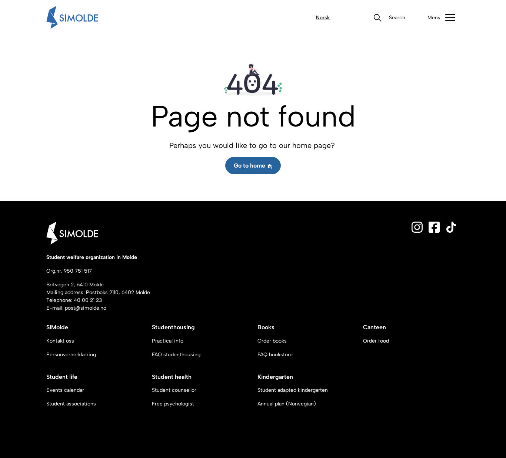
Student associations (71, 404)
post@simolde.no (85, 308)
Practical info (167, 341)
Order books (272, 341)
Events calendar (65, 390)
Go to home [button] (250, 165)
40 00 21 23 (88, 300)
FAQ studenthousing (176, 354)
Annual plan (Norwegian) (286, 404)
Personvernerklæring (71, 354)
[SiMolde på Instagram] (417, 227)
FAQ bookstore (275, 354)
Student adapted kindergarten (292, 390)
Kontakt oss (60, 341)
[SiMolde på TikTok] (451, 227)
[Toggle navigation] (441, 17)
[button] (397, 17)
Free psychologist (173, 404)
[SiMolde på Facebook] (434, 227)
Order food (376, 341)
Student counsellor (174, 390)
